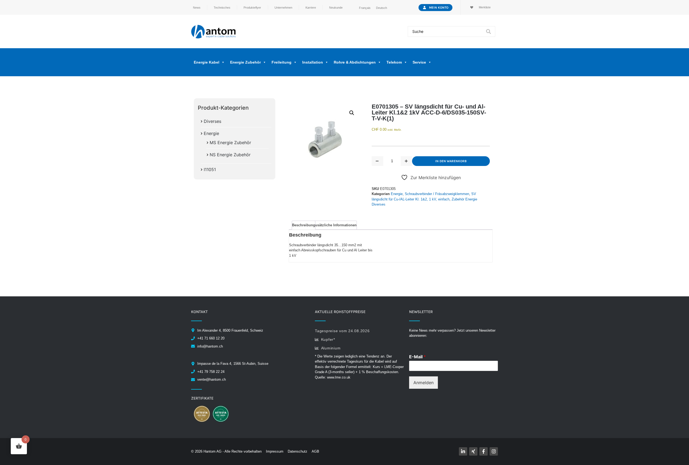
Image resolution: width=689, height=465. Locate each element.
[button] (352, 113)
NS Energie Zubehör (230, 154)
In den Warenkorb (451, 161)
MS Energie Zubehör (230, 142)
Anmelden (423, 382)
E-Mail (417, 356)
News (197, 7)
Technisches (222, 7)
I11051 (210, 169)
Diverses (212, 121)
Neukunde (336, 7)
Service (419, 62)
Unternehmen (283, 7)
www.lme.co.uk (338, 377)
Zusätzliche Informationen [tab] (335, 225)
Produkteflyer (252, 7)
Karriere (310, 7)
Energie (211, 133)
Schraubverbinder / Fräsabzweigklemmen (437, 194)
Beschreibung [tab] (303, 225)
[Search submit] (488, 31)
